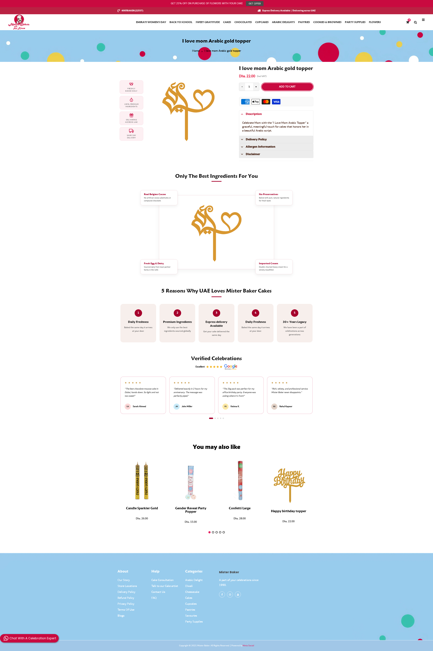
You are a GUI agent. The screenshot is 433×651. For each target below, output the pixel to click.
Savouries (191, 615)
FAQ (154, 597)
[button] (211, 418)
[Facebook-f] (222, 594)
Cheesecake (192, 592)
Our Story (124, 580)
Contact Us (158, 592)
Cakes (188, 597)
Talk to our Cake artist (164, 586)
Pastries (190, 609)
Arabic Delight (194, 580)
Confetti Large (239, 508)
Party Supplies (194, 621)
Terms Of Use (126, 609)
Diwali (189, 586)
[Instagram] (230, 594)
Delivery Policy (126, 592)
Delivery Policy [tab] (256, 139)
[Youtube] (238, 594)
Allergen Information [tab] (260, 147)
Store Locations (127, 586)
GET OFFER (255, 3)
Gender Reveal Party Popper (190, 510)
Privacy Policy (126, 603)
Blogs (121, 615)
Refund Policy (126, 597)
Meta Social (248, 645)
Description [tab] (254, 114)
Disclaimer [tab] (253, 154)
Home (196, 51)
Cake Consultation (162, 580)
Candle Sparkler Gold (142, 508)
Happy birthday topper (288, 511)
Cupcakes (191, 603)
